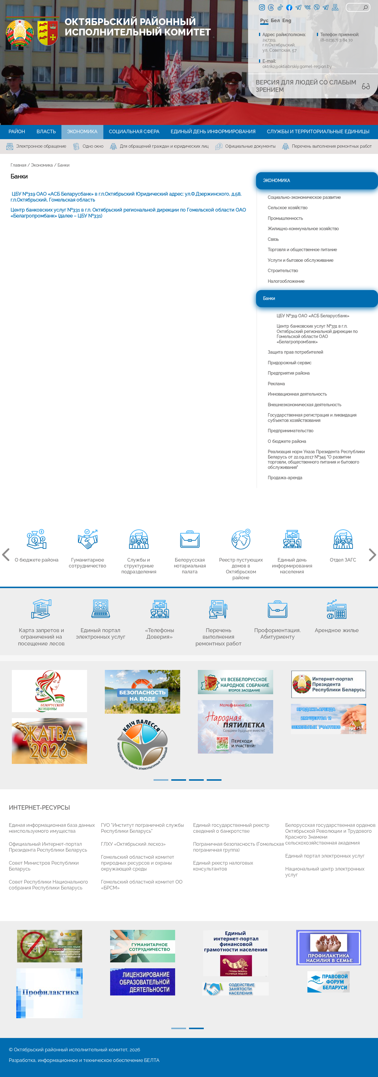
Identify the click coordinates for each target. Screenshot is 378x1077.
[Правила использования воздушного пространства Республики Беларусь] (49, 946)
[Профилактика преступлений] (49, 993)
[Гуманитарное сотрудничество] (142, 946)
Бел (275, 20)
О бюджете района (287, 441)
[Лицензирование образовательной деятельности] (142, 981)
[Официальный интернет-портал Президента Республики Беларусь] (328, 684)
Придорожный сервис (290, 362)
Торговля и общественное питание (302, 249)
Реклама (276, 383)
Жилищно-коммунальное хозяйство (303, 228)
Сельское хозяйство (287, 207)
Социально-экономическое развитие (304, 197)
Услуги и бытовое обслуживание (300, 260)
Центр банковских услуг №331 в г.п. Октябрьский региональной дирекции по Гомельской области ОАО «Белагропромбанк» (317, 334)
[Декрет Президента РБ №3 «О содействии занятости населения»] (235, 988)
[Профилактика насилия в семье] (328, 947)
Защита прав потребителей (295, 352)
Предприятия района (289, 373)
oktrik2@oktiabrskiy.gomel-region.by (297, 66)
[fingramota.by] (235, 953)
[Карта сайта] (335, 7)
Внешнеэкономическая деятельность (304, 404)
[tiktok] (280, 7)
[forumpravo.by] (328, 982)
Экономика (42, 165)
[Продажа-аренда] (328, 719)
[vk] (307, 7)
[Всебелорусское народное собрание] (235, 682)
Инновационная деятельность (297, 394)
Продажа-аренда (285, 477)
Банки (269, 298)
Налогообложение (286, 281)
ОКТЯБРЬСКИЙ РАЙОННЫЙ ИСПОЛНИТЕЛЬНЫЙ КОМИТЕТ (138, 27)
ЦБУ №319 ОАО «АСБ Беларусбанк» (313, 315)
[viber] (317, 7)
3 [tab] (196, 780)
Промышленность (285, 218)
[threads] (271, 7)
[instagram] (262, 7)
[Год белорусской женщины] (49, 691)
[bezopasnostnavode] (142, 692)
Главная (18, 165)
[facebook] (289, 7)
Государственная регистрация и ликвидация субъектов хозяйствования (312, 418)
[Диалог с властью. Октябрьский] (325, 7)
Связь (273, 239)
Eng (286, 20)
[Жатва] (49, 741)
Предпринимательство (290, 430)
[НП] (235, 727)
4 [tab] (214, 780)
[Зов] (142, 745)
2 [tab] (178, 780)
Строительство (283, 270)
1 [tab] (161, 780)
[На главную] (20, 33)
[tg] (298, 7)
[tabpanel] (49, 720)
